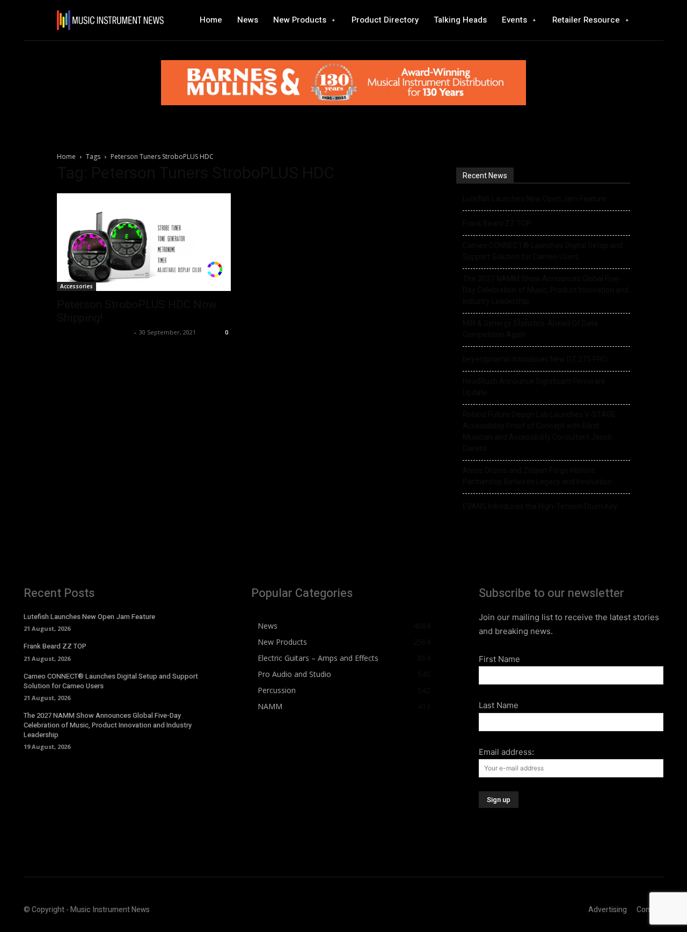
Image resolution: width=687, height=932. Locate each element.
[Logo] (110, 20)
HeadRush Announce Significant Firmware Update (534, 387)
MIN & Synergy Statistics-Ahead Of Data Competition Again (530, 329)
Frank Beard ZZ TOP (497, 223)
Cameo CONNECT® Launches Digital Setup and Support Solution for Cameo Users (543, 251)
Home (66, 156)
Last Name (498, 705)
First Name (499, 659)
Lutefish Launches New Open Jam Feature (534, 198)
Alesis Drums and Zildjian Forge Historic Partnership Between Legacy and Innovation (537, 476)
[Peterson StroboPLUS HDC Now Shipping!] (144, 242)
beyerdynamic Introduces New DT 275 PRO (535, 359)
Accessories (76, 286)
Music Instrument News (94, 332)
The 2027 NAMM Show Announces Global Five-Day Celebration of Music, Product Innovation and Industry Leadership (545, 289)
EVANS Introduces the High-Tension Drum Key (540, 506)
